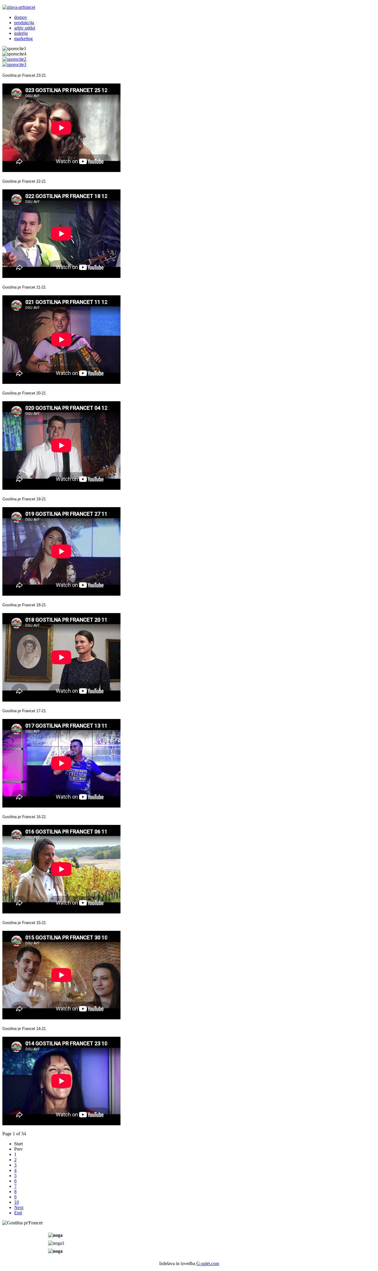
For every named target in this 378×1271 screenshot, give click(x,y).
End (18, 1212)
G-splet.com (207, 1263)
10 (16, 1202)
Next (18, 1207)
